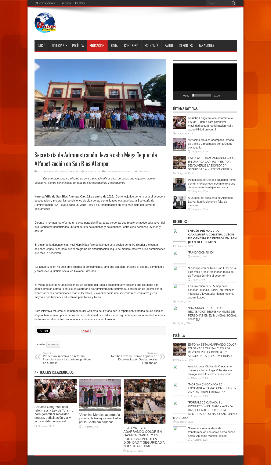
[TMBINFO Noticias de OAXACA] (45, 30)
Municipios (74, 171)
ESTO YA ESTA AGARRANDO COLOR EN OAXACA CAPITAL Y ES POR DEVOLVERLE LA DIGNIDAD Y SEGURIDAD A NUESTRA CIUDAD (144, 437)
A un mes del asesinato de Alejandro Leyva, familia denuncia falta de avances (210, 201)
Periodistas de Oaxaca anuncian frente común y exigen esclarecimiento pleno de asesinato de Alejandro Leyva (212, 183)
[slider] (201, 95)
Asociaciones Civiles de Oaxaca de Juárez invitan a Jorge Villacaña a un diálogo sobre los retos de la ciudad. (210, 370)
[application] (205, 81)
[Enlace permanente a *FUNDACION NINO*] (179, 262)
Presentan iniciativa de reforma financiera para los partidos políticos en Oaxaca (67, 358)
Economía (151, 45)
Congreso (131, 45)
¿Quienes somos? (45, 3)
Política (78, 45)
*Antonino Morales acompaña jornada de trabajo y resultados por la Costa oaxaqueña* (100, 418)
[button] (204, 81)
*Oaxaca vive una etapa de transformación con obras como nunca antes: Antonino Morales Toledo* (211, 432)
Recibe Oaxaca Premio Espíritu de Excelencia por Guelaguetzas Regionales (134, 358)
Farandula (206, 45)
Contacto (80, 3)
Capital (44, 171)
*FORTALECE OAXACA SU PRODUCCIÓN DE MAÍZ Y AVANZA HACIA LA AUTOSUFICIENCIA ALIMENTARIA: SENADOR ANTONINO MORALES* (205, 410)
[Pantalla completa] (231, 95)
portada (53, 344)
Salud (169, 45)
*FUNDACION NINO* (201, 252)
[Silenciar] (224, 95)
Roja (114, 45)
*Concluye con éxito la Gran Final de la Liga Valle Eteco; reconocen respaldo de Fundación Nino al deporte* (212, 271)
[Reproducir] (179, 95)
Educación (97, 45)
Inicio (41, 45)
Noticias (58, 45)
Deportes (186, 45)
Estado (64, 171)
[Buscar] (233, 3)
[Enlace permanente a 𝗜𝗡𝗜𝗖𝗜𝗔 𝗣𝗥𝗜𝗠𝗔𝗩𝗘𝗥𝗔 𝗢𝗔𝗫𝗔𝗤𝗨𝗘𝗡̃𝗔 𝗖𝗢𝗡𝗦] (179, 240)
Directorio (65, 3)
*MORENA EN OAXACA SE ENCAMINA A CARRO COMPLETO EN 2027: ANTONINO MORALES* (212, 388)
